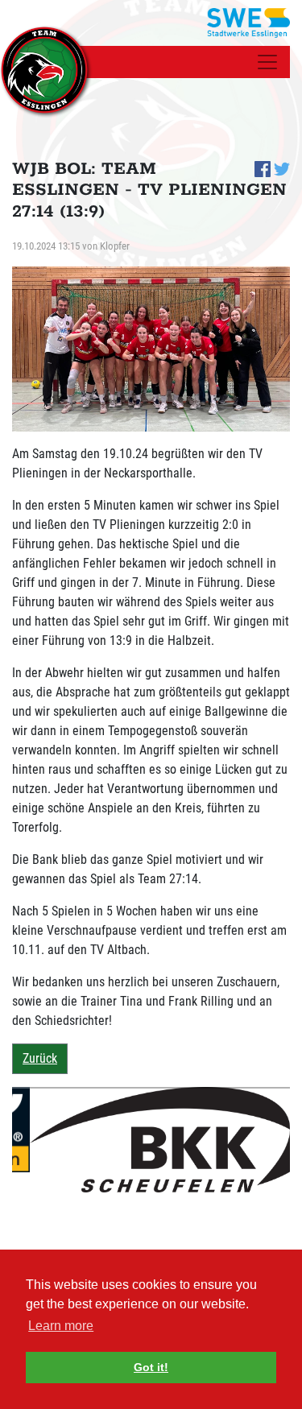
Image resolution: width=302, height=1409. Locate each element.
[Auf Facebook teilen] (262, 168)
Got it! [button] (151, 1367)
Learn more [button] (60, 1326)
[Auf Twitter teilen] (282, 168)
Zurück (40, 1058)
